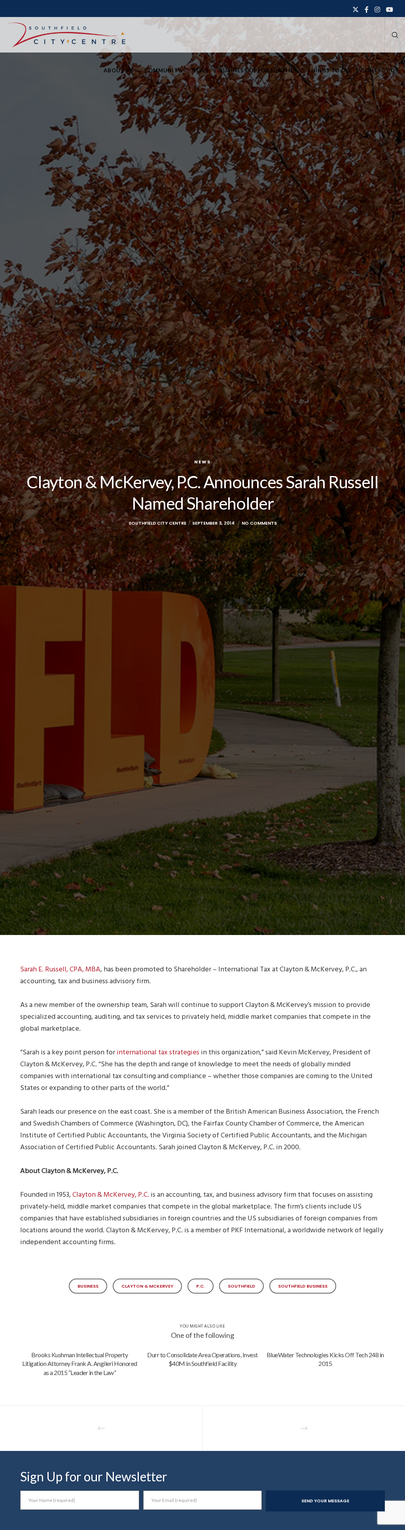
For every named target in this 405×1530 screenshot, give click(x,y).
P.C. (200, 1286)
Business (88, 1286)
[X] (355, 9)
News (202, 462)
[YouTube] (389, 9)
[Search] (392, 35)
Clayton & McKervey (147, 1286)
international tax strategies (158, 1052)
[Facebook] (367, 9)
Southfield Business (302, 1286)
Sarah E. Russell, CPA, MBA (60, 969)
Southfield (241, 1286)
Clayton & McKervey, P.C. (110, 1194)
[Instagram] (377, 9)
